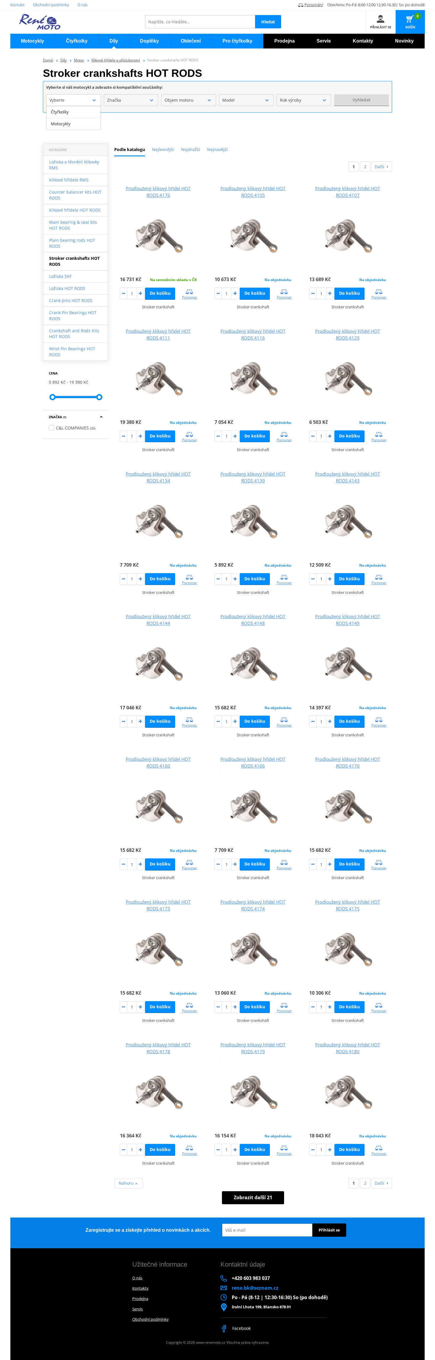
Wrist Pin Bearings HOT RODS (72, 351)
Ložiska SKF (60, 276)
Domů (48, 60)
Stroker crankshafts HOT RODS (74, 261)
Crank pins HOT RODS (71, 300)
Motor (79, 60)
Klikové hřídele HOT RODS (75, 210)
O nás (83, 4)
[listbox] (73, 118)
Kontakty (140, 1288)
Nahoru (127, 1183)
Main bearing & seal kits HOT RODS (73, 225)
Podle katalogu (129, 149)
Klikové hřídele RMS (68, 180)
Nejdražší (190, 149)
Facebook (241, 1328)
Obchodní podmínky (51, 4)
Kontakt (17, 4)
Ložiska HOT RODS (67, 288)
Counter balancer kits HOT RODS (75, 195)
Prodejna (140, 1298)
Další (379, 166)
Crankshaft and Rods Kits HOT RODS (74, 333)
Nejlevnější (163, 149)
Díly (63, 60)
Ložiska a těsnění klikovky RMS (74, 165)
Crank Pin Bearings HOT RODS (72, 315)
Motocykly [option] (60, 124)
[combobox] (73, 100)
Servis (137, 1309)
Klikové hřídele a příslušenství (115, 60)
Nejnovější (217, 149)
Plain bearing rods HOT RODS (72, 243)
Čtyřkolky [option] (60, 112)
